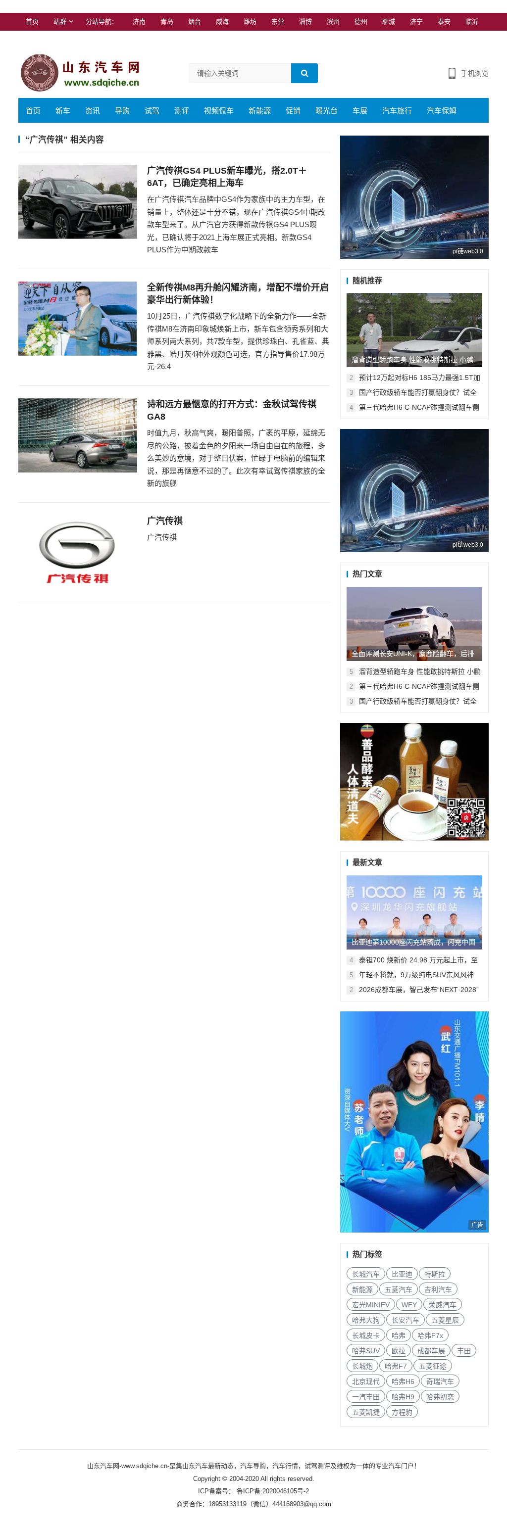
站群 (59, 21)
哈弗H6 (403, 1381)
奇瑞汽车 (440, 1381)
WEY (409, 1305)
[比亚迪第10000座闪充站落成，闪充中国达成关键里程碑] (414, 912)
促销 (293, 110)
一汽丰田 (366, 1397)
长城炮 (362, 1366)
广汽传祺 (165, 521)
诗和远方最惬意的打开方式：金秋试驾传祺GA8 (231, 410)
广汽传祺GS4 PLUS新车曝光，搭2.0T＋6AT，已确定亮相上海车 (227, 177)
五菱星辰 (445, 1320)
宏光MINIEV (371, 1305)
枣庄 (59, 39)
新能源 (260, 110)
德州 (361, 21)
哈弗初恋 (440, 1397)
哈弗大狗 (366, 1320)
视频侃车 (219, 110)
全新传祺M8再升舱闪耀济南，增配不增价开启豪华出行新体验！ (238, 294)
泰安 (444, 21)
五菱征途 (433, 1366)
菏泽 (87, 39)
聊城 (388, 21)
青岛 (166, 21)
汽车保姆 (441, 110)
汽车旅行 (397, 110)
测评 (181, 110)
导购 (122, 110)
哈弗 (399, 1335)
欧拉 (399, 1351)
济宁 (416, 21)
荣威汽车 (442, 1305)
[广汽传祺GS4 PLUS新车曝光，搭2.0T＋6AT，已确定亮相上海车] (77, 202)
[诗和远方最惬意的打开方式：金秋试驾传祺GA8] (77, 435)
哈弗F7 (396, 1366)
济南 (139, 21)
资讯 (92, 110)
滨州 (333, 21)
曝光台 (326, 110)
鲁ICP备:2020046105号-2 (272, 1491)
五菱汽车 (398, 1289)
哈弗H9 (403, 1397)
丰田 (464, 1351)
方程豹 (402, 1412)
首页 (32, 21)
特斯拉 (434, 1274)
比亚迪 (402, 1274)
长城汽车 (366, 1274)
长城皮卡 (366, 1335)
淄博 (305, 21)
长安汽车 (405, 1320)
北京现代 (366, 1381)
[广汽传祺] (77, 552)
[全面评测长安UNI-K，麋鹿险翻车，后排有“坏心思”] (414, 624)
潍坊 (250, 21)
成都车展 (431, 1351)
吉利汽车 (438, 1289)
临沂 (471, 21)
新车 (62, 110)
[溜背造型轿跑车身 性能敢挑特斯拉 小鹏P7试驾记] (414, 330)
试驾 (152, 110)
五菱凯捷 (366, 1412)
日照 (32, 39)
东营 (277, 21)
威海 (222, 21)
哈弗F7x (430, 1335)
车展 (360, 110)
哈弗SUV (366, 1351)
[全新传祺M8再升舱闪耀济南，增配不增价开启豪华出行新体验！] (77, 319)
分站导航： (102, 21)
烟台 (194, 21)
